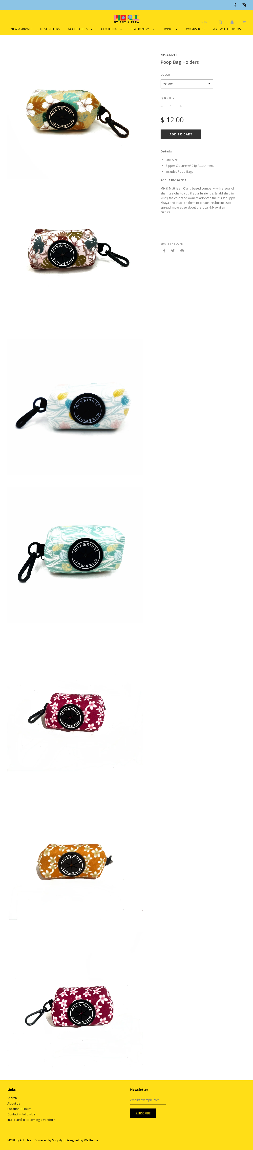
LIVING (168, 29)
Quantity (167, 98)
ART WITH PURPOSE (227, 29)
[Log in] (232, 22)
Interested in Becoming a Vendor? (31, 1120)
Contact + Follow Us (21, 1114)
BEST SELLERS (50, 29)
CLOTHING (109, 29)
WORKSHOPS (195, 29)
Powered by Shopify (49, 1140)
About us (13, 1103)
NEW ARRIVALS (21, 29)
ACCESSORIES (78, 29)
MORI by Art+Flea (19, 1140)
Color (165, 74)
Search (12, 1098)
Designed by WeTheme (82, 1140)
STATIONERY (140, 29)
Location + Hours (19, 1109)
